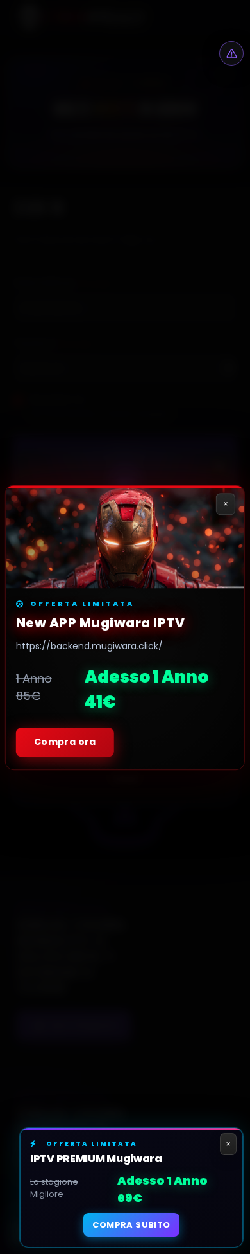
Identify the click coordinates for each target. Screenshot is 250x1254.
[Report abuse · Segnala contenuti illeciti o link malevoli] (231, 53)
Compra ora (65, 741)
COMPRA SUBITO (131, 1225)
